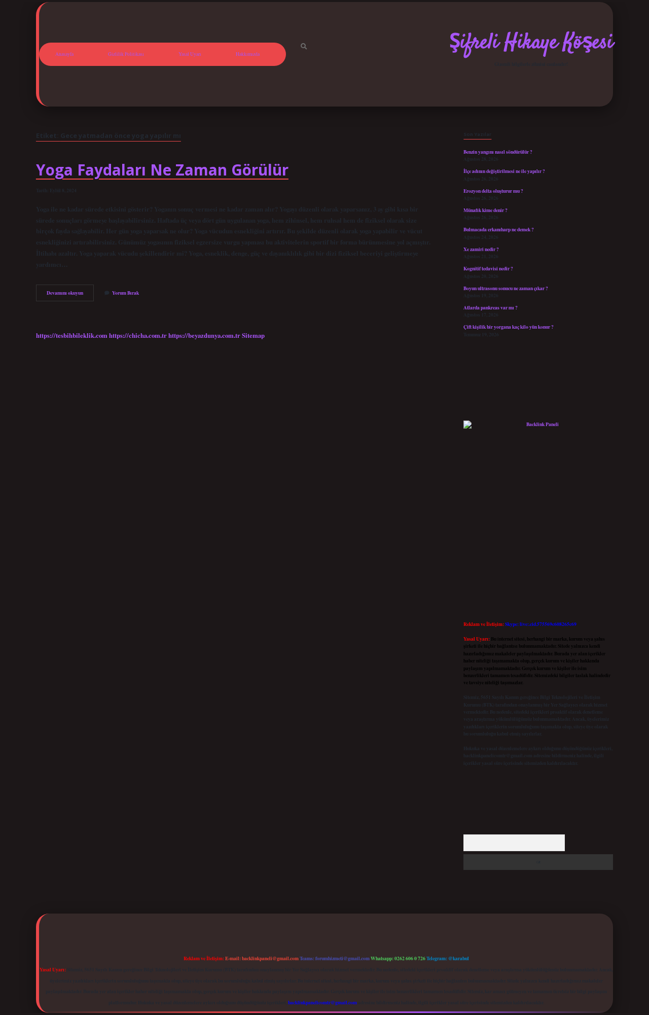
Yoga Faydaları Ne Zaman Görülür (162, 169)
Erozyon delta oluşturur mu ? (493, 190)
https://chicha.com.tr (138, 335)
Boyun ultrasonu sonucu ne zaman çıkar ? (505, 288)
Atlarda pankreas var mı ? (490, 307)
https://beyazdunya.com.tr (204, 335)
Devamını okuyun (70, 295)
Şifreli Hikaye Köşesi (531, 43)
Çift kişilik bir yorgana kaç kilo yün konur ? (508, 326)
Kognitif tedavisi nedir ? (488, 268)
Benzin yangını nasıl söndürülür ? (497, 151)
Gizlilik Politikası (126, 54)
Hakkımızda (248, 54)
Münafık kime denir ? (485, 210)
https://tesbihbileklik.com (71, 335)
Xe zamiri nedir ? (481, 249)
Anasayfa (64, 54)
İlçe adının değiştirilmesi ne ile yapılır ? (504, 170)
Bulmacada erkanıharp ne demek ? (498, 229)
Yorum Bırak (125, 292)
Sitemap (253, 335)
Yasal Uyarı (189, 54)
